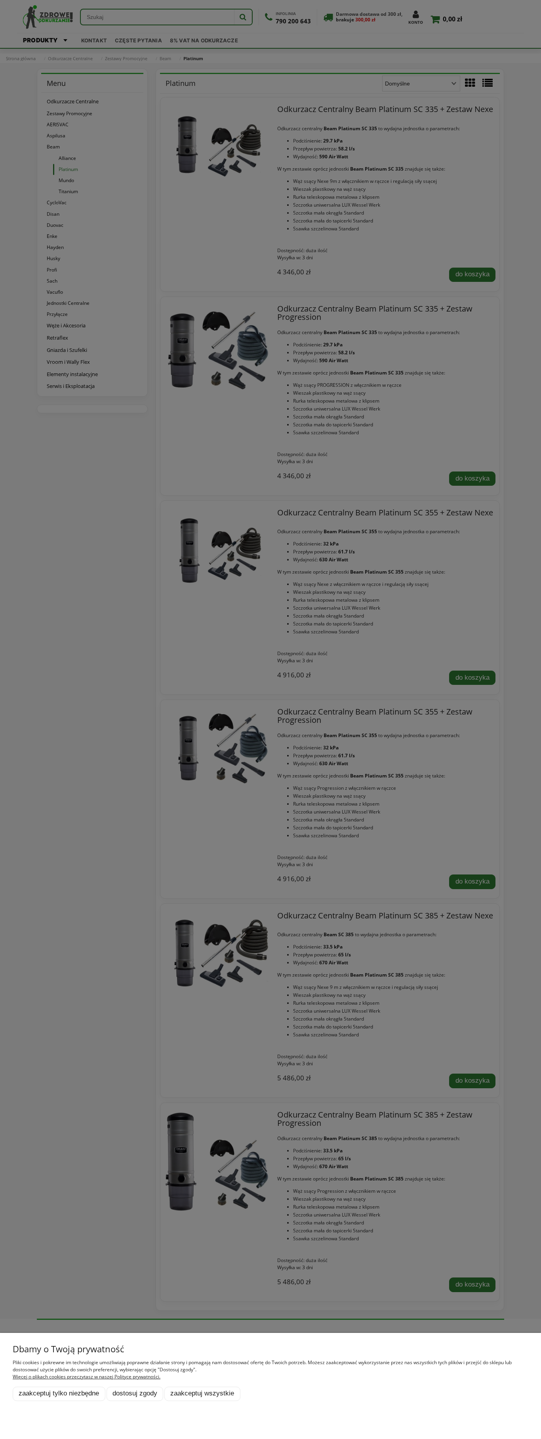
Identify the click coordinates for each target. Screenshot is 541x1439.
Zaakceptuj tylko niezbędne (59, 1393)
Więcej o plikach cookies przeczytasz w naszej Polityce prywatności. (86, 1376)
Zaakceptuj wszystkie (202, 1393)
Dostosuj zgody (134, 1393)
